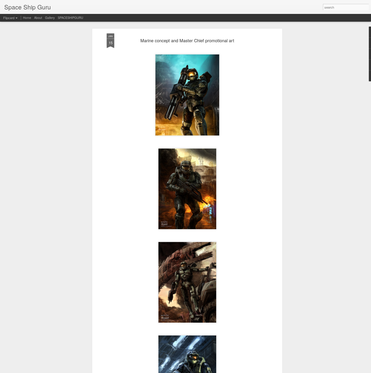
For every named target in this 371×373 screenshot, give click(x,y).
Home (27, 17)
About (38, 17)
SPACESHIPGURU (70, 17)
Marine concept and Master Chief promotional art (187, 40)
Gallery (50, 17)
